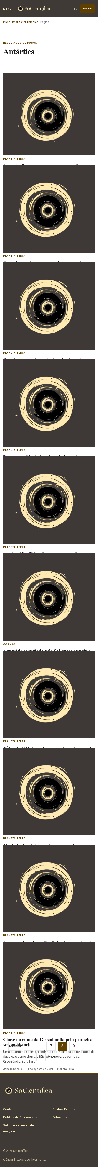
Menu (7, 8)
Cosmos (9, 644)
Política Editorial (64, 1109)
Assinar (87, 8)
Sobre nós (59, 1117)
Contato (8, 1109)
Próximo (55, 1056)
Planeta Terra (14, 158)
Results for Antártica (25, 22)
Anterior (15, 1046)
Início (6, 22)
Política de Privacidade (20, 1117)
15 (41, 1056)
